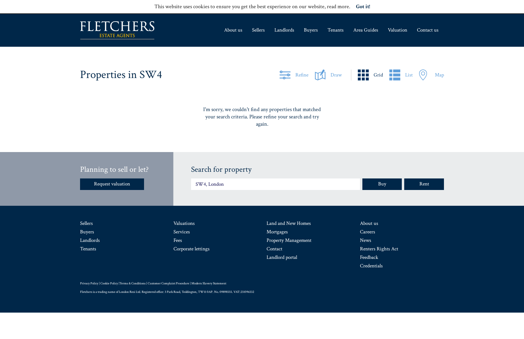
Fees (177, 240)
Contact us (427, 30)
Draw (336, 75)
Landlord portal (282, 257)
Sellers (258, 30)
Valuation (397, 30)
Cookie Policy (109, 283)
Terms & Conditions (132, 283)
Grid (378, 75)
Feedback (369, 257)
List (409, 75)
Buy (382, 184)
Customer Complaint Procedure (168, 283)
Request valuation (112, 184)
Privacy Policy (89, 283)
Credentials (371, 266)
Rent (424, 184)
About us (233, 30)
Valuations (184, 223)
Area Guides (365, 30)
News (365, 240)
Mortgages (277, 232)
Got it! (363, 6)
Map (439, 75)
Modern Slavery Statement (208, 283)
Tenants (336, 30)
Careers (367, 232)
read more (338, 6)
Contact (274, 249)
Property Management (289, 240)
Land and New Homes (289, 223)
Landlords (284, 30)
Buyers (311, 30)
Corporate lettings (191, 249)
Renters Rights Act (379, 249)
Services (181, 232)
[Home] (117, 30)
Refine (301, 75)
